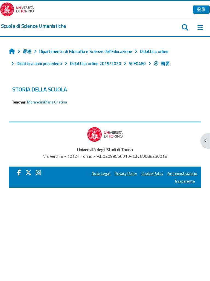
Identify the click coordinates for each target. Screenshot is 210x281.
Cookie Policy (152, 173)
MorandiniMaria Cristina (47, 102)
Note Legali (101, 173)
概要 (165, 63)
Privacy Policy (126, 173)
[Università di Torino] (17, 8)
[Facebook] (19, 172)
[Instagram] (38, 172)
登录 (201, 9)
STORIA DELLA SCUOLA (39, 89)
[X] (28, 172)
